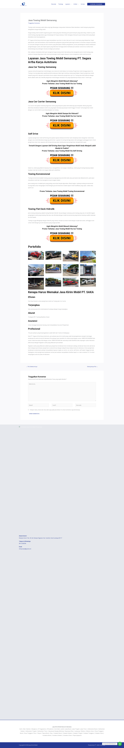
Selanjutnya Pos (92, 366)
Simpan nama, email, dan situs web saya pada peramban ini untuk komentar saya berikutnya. (55, 410)
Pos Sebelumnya (31, 366)
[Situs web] (85, 405)
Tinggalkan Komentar (34, 23)
